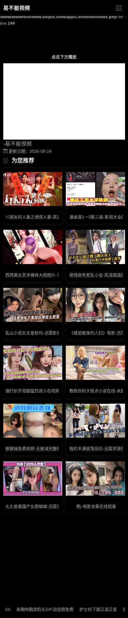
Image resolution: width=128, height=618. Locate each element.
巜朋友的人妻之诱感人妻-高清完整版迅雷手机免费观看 (56, 217)
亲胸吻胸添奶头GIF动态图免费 (39, 609)
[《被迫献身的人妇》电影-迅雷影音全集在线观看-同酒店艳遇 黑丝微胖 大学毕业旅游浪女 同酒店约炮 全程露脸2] (96, 305)
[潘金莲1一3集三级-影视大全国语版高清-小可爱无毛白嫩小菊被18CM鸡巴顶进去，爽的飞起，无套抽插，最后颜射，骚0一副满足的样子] (96, 189)
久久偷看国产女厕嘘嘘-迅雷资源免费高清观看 (47, 506)
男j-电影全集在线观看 (96, 506)
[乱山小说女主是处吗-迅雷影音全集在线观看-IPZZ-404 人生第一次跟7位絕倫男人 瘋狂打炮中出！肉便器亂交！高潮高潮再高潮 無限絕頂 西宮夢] (32, 305)
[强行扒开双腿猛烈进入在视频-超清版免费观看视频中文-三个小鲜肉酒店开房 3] (32, 363)
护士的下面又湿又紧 (93, 609)
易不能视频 (16, 8)
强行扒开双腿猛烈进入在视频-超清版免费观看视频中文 (56, 390)
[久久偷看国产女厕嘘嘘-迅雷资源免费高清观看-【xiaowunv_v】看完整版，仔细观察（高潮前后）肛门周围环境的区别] (32, 478)
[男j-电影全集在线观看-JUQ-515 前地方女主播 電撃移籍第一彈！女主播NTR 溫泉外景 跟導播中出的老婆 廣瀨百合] (96, 478)
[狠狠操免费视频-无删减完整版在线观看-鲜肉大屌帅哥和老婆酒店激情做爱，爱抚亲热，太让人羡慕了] (32, 421)
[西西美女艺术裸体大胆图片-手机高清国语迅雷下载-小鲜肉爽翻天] (32, 247)
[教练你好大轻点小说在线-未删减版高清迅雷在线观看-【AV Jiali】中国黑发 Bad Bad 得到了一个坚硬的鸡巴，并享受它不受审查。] (96, 363)
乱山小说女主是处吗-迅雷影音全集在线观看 (45, 332)
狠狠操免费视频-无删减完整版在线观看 (41, 448)
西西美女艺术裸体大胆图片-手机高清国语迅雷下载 (52, 275)
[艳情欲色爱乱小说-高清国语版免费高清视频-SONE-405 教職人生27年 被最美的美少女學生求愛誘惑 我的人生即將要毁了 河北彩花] (96, 247)
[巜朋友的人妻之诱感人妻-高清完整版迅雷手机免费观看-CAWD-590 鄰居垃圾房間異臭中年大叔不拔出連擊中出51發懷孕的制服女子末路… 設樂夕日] (32, 189)
